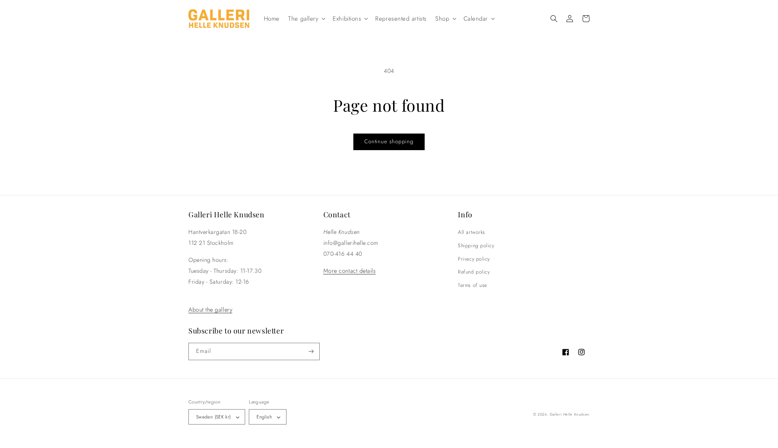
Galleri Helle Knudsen (570, 414)
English (264, 416)
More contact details (349, 271)
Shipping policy (476, 245)
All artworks (471, 232)
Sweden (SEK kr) (213, 416)
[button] (306, 18)
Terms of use (472, 285)
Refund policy (473, 272)
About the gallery (210, 310)
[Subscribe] (311, 351)
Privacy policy (474, 259)
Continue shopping (389, 141)
